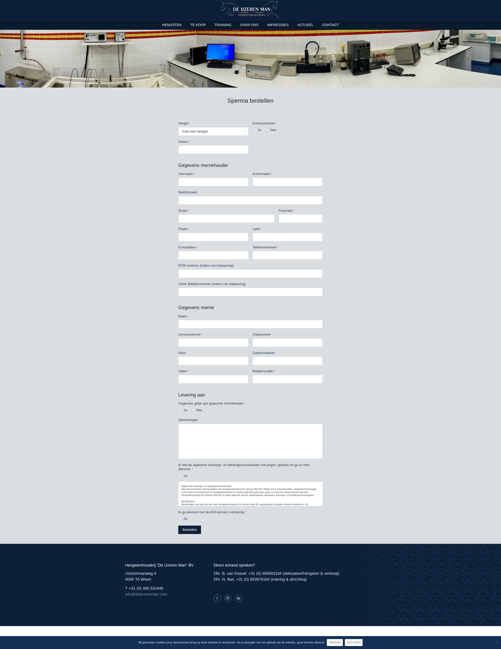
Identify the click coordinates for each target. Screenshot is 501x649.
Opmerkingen (188, 420)
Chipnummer (261, 334)
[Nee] (496, 642)
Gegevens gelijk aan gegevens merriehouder (211, 403)
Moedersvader (263, 371)
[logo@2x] (251, 10)
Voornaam (186, 174)
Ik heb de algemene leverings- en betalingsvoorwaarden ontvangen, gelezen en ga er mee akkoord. (243, 467)
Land (256, 229)
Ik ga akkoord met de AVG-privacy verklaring (212, 512)
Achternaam (262, 174)
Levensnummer (190, 334)
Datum (184, 142)
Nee (273, 130)
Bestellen (189, 530)
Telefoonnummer (265, 247)
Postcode (286, 211)
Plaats (183, 229)
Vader (183, 371)
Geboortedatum (263, 353)
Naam (183, 316)
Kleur (182, 353)
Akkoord (335, 642)
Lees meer (353, 642)
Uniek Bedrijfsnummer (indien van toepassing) (212, 284)
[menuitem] (172, 25)
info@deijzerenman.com (146, 594)
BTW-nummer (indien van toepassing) (206, 265)
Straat (183, 211)
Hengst (183, 123)
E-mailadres (188, 247)
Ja (259, 130)
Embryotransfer (264, 123)
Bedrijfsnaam (187, 192)
